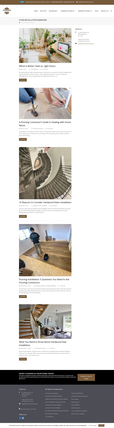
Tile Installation (49, 416)
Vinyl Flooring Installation (51, 413)
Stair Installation (75, 405)
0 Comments (44, 69)
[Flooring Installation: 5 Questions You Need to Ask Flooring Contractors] (45, 250)
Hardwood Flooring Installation (53, 405)
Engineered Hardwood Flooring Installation (56, 399)
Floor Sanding (74, 399)
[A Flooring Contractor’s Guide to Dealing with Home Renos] (45, 103)
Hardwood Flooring (40, 348)
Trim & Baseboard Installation (79, 411)
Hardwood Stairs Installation (40, 205)
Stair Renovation (75, 408)
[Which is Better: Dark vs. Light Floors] (45, 45)
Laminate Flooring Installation (53, 408)
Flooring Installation (51, 286)
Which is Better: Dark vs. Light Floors (37, 66)
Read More (23, 80)
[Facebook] (20, 418)
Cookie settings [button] (92, 425)
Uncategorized (34, 69)
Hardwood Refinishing (77, 393)
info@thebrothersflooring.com (86, 43)
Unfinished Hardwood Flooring (79, 396)
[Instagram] (23, 418)
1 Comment (62, 286)
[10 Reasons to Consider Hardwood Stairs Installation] (45, 173)
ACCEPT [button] (101, 425)
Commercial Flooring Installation (53, 396)
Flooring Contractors (38, 128)
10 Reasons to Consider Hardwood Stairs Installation (45, 202)
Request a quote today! (86, 377)
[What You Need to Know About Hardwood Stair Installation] (45, 321)
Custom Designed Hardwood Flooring (55, 402)
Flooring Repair (75, 402)
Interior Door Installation (77, 413)
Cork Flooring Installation (51, 393)
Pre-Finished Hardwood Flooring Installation (57, 410)
